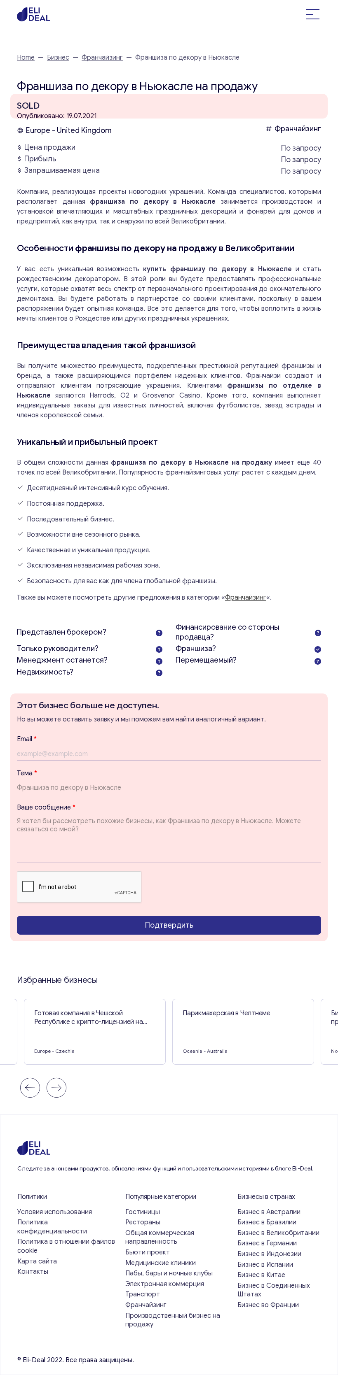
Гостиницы (142, 1212)
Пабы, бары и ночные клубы (169, 1273)
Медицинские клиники (160, 1263)
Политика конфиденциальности (52, 1226)
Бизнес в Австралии (268, 1212)
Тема (27, 773)
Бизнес (58, 58)
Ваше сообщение (46, 807)
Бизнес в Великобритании (278, 1233)
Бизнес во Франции (268, 1305)
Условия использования (54, 1212)
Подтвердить (169, 925)
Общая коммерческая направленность (159, 1237)
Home (26, 58)
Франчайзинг (102, 58)
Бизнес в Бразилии (266, 1222)
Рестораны (142, 1222)
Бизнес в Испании (265, 1265)
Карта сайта (37, 1261)
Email (27, 739)
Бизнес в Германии (267, 1243)
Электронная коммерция (164, 1284)
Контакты (32, 1272)
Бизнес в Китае (261, 1275)
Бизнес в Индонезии (269, 1254)
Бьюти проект (147, 1252)
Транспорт (142, 1294)
